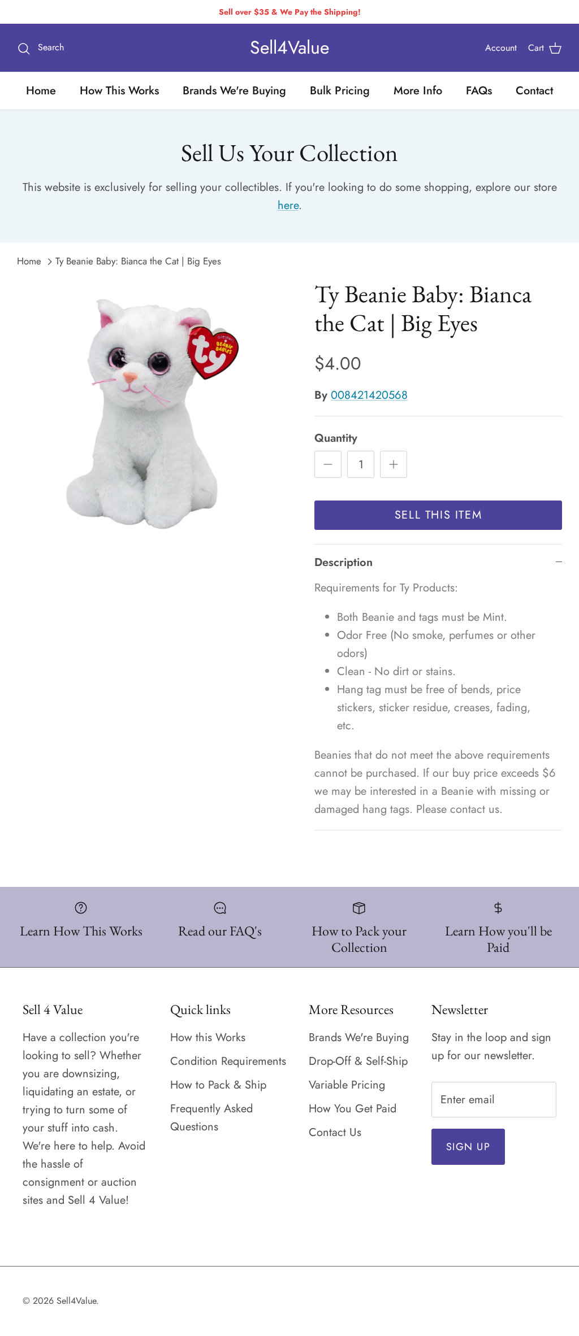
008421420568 (369, 395)
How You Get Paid (352, 1108)
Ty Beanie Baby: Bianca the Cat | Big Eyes (138, 261)
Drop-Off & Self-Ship (358, 1061)
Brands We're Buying (234, 90)
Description (343, 562)
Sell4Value (76, 1300)
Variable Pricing (347, 1085)
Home (41, 90)
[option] (153, 416)
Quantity (335, 438)
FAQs (479, 90)
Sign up (468, 1146)
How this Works (207, 1037)
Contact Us (335, 1132)
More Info (418, 90)
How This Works (119, 90)
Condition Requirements (228, 1061)
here (288, 205)
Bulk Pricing (340, 90)
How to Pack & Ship (218, 1085)
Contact (534, 90)
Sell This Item (438, 515)
